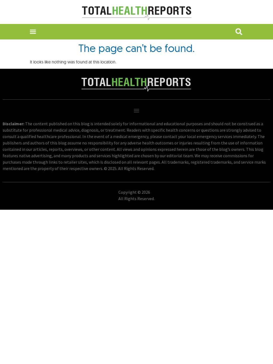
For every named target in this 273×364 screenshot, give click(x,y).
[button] (32, 32)
